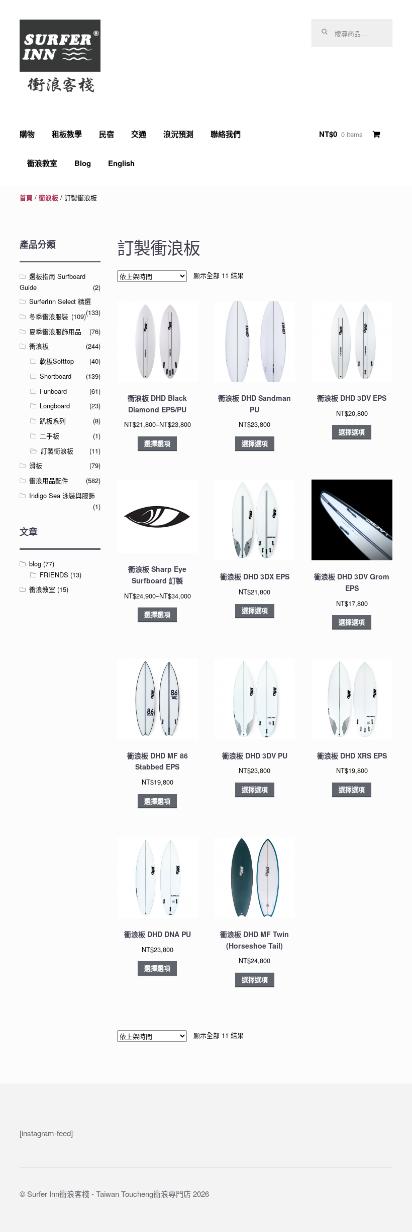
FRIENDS (54, 574)
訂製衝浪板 (57, 450)
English (121, 163)
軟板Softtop (57, 361)
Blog (82, 163)
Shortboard (55, 376)
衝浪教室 (42, 163)
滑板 (35, 465)
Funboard (53, 391)
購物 (27, 133)
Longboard (55, 405)
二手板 (49, 435)
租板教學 (67, 133)
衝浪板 (48, 197)
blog (35, 563)
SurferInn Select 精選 (60, 301)
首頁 (26, 197)
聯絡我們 (226, 133)
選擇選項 (157, 443)
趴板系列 (53, 420)
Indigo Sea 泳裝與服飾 (62, 495)
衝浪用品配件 (48, 480)
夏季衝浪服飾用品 (55, 331)
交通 (138, 133)
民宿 (106, 133)
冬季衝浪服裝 (48, 316)
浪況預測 (178, 133)
